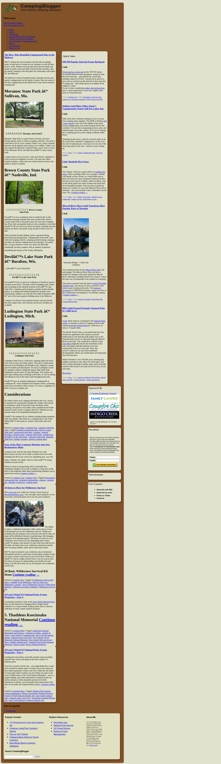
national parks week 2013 (21, 638)
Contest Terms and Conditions (21, 39)
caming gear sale (96, 97)
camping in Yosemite (84, 299)
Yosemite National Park (78, 325)
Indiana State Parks (89, 153)
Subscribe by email (104, 492)
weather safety (32, 482)
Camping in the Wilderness (21, 582)
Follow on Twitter (103, 495)
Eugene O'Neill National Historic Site (19, 696)
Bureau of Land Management (61, 733)
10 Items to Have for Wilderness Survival (24, 487)
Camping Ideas (18, 428)
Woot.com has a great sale (72, 72)
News (70, 153)
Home (11, 30)
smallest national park (18, 642)
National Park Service (63, 725)
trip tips (94, 199)
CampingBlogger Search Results (22, 36)
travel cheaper (87, 199)
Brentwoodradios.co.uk (13, 494)
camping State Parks (33, 435)
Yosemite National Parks (69, 302)
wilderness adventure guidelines (25, 587)
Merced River (96, 377)
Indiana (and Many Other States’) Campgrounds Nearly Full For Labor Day (83, 107)
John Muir (66, 344)
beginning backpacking (28, 480)
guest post (12, 492)
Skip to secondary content (14, 25)
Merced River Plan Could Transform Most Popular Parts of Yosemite (83, 207)
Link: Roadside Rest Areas (75, 161)
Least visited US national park (22, 635)
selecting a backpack (16, 482)
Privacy (12, 43)
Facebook (100, 498)
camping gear (66, 99)
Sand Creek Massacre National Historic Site (26, 700)
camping (36, 432)
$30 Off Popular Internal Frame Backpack (83, 62)
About (11, 32)
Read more (66, 373)
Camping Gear (18, 478)
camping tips (48, 435)
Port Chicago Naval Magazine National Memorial (26, 639)
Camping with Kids (46, 428)
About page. (94, 745)
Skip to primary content (13, 23)
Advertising (13, 34)
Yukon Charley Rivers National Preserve (29, 644)
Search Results (15, 46)
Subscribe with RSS (104, 489)
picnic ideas (86, 197)
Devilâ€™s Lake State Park (15, 437)
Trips (6, 430)
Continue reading (28, 473)
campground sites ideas (23, 432)
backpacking (50, 478)
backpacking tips (11, 480)
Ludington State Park (36, 437)
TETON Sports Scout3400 (94, 99)
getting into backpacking (94, 88)
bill (65, 321)
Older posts (10, 711)
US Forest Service (62, 728)
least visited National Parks (44, 602)
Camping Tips (31, 428)
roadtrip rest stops (76, 199)
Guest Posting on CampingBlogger (23, 41)
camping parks (18, 435)
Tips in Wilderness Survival (33, 585)
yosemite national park (93, 380)
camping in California (84, 377)
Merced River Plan (93, 270)
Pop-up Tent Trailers (19, 734)
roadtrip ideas (66, 199)
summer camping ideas (38, 439)
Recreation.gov (60, 722)
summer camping (20, 439)
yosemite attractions (79, 380)
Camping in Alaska (33, 633)
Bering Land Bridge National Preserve (37, 693)
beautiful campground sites (27, 430)
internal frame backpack (78, 99)
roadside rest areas (96, 197)
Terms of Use (14, 48)
